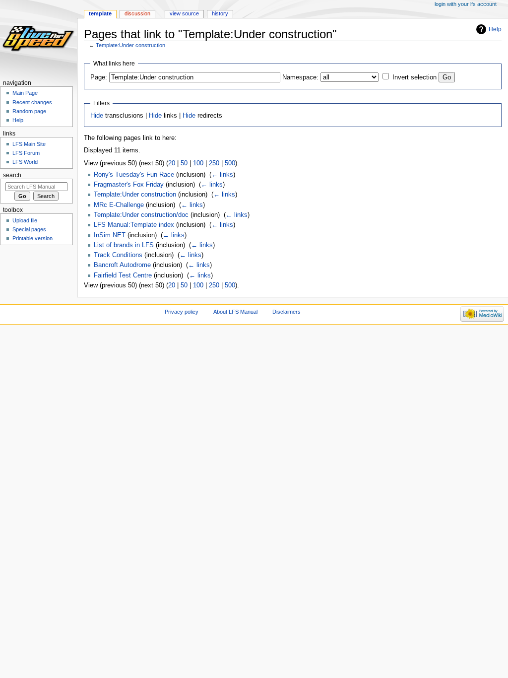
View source (184, 13)
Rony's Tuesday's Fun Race (134, 174)
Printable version (32, 238)
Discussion (137, 13)
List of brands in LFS (124, 245)
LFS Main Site (29, 144)
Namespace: (300, 77)
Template (100, 13)
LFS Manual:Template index (134, 224)
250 (214, 163)
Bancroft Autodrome (122, 265)
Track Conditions (118, 255)
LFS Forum (26, 153)
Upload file (24, 220)
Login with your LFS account (466, 4)
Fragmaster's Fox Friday (129, 184)
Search (12, 175)
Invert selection (414, 77)
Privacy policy (181, 312)
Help (495, 29)
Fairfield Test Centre (123, 275)
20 (171, 163)
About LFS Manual (235, 312)
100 (198, 163)
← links (222, 174)
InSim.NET (110, 235)
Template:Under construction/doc (141, 214)
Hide (96, 115)
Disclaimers (286, 312)
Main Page (25, 93)
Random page (29, 111)
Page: (98, 77)
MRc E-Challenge (119, 205)
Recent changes (32, 102)
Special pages (29, 229)
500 (230, 163)
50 (184, 163)
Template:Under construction (130, 45)
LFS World (25, 162)
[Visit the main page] (38, 38)
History (220, 13)
